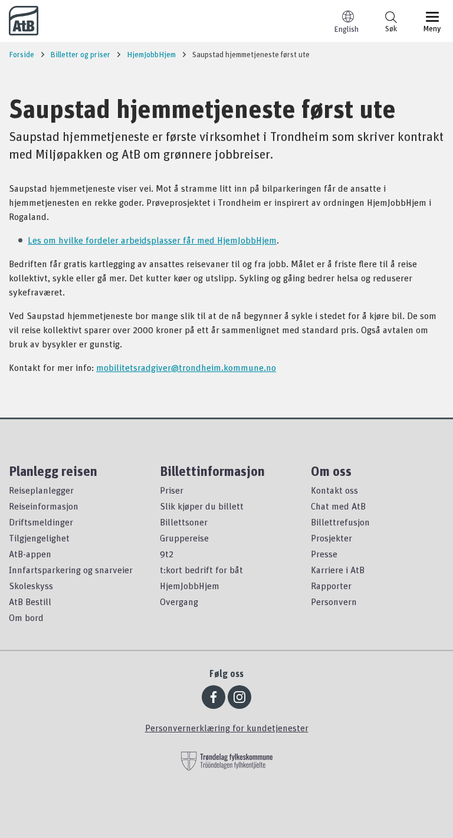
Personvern (334, 601)
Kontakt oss (334, 490)
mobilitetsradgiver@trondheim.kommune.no (186, 367)
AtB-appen (30, 554)
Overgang (179, 601)
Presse (324, 554)
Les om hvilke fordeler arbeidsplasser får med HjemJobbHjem (152, 240)
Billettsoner (184, 522)
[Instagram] (239, 697)
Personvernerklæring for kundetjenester (226, 728)
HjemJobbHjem (189, 585)
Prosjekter (331, 538)
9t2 (166, 554)
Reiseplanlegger (41, 490)
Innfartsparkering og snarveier (71, 570)
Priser (171, 490)
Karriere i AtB (338, 570)
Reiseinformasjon (43, 506)
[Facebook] (213, 697)
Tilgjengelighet (39, 538)
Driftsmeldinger (41, 522)
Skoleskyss (31, 585)
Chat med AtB (338, 506)
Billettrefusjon (340, 522)
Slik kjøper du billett (202, 506)
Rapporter (331, 585)
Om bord (26, 617)
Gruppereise (184, 538)
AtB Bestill (30, 601)
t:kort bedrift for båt (201, 570)
